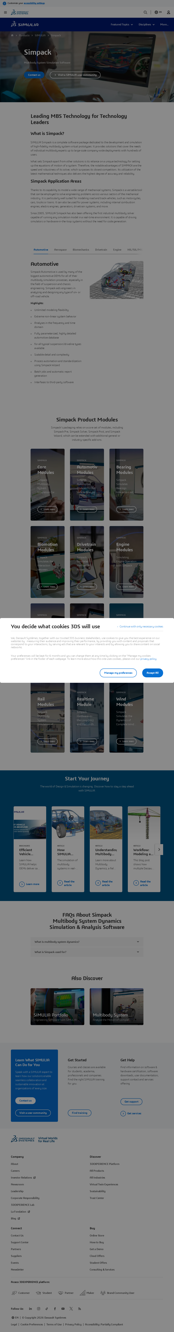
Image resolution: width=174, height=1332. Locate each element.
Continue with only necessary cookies (141, 626)
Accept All (153, 673)
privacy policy (148, 659)
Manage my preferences (118, 673)
